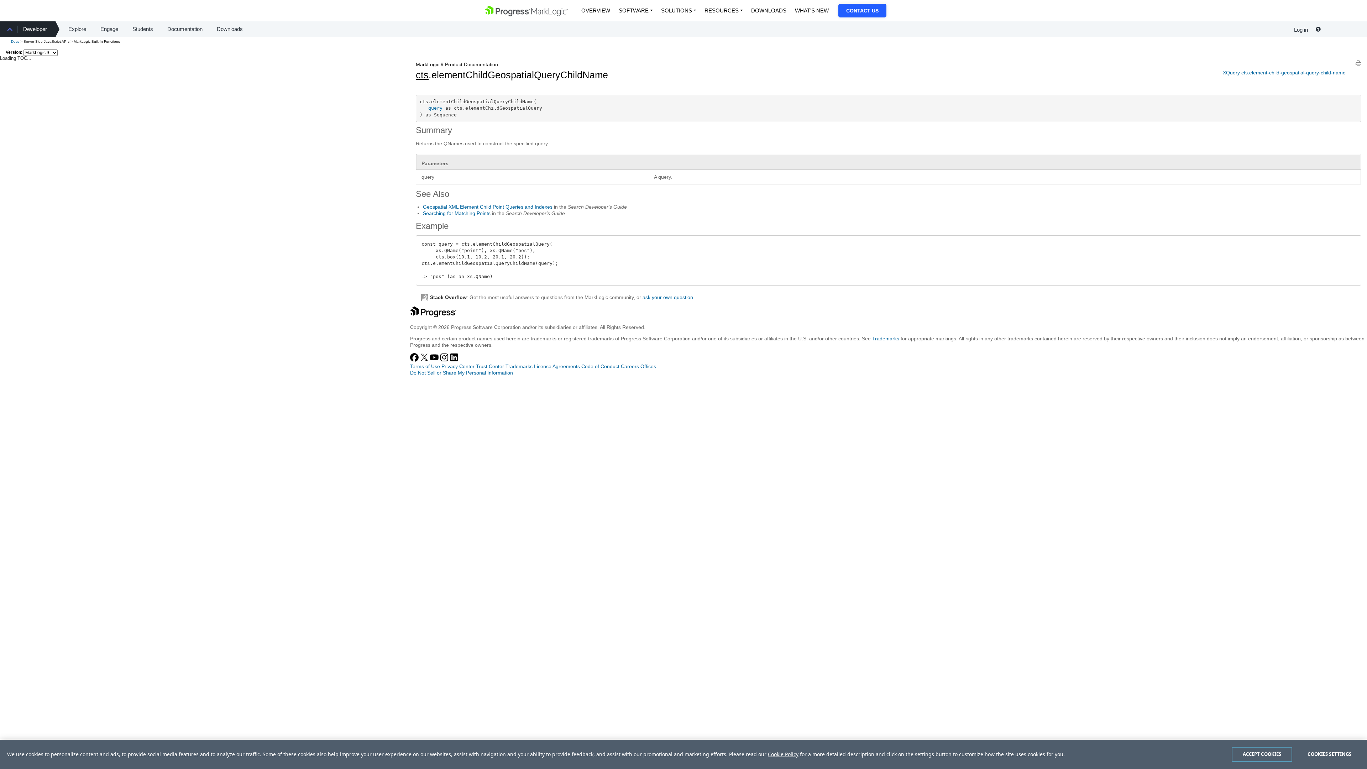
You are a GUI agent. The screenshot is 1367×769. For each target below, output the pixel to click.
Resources (722, 10)
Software (634, 10)
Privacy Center (458, 366)
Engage (109, 29)
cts (422, 75)
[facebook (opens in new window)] (415, 360)
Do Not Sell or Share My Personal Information (461, 373)
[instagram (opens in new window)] (445, 360)
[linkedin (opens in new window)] (454, 360)
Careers (630, 366)
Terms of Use (425, 366)
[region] (683, 754)
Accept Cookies (1262, 754)
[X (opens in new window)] (425, 360)
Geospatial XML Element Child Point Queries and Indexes (487, 207)
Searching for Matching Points (457, 213)
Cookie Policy (783, 754)
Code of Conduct (600, 366)
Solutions (676, 10)
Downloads (768, 10)
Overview (595, 10)
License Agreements (557, 366)
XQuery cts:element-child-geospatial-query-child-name (1284, 72)
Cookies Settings (1329, 754)
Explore (77, 29)
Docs (15, 41)
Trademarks (885, 338)
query (435, 108)
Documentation (185, 29)
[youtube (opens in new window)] (435, 360)
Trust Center (490, 366)
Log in (1301, 30)
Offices (648, 366)
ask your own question (668, 297)
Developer (35, 29)
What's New (812, 10)
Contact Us (862, 11)
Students (142, 29)
